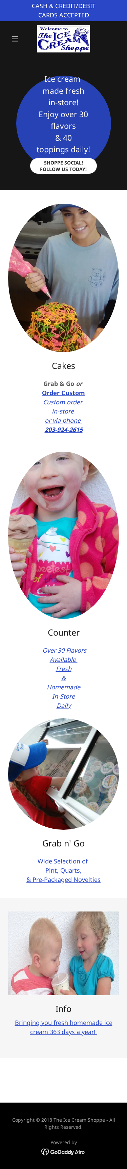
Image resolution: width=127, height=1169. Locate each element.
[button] (16, 39)
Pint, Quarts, (63, 870)
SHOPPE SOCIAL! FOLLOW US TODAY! (63, 165)
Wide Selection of (63, 861)
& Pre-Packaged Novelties (63, 879)
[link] (63, 38)
